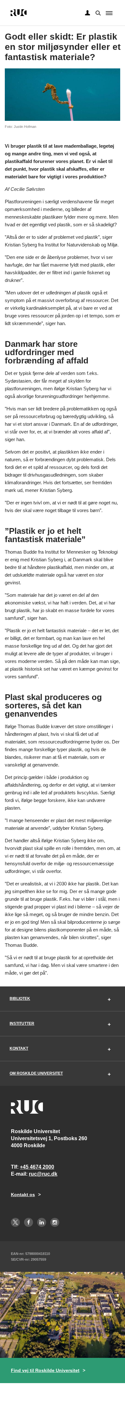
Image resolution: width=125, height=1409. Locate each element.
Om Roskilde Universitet (36, 1073)
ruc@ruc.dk (43, 1174)
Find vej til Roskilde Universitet (45, 1370)
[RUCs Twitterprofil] (15, 1222)
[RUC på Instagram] (54, 1222)
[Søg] (97, 12)
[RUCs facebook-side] (28, 1222)
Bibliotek (20, 998)
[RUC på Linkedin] (41, 1222)
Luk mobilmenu (109, 13)
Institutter (22, 1023)
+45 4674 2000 (37, 1167)
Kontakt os (23, 1194)
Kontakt (19, 1048)
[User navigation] (87, 13)
